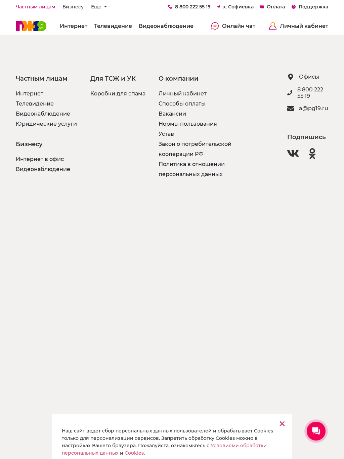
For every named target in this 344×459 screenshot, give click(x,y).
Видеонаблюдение (166, 26)
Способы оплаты (182, 103)
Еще (97, 7)
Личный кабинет (304, 26)
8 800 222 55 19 (193, 7)
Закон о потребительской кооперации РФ (195, 149)
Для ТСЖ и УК (113, 78)
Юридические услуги (46, 124)
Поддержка (313, 7)
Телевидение (113, 26)
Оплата (276, 7)
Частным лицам (35, 7)
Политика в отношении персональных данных (192, 169)
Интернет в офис (40, 159)
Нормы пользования (188, 124)
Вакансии (172, 114)
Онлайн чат (238, 26)
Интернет (73, 26)
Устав (166, 134)
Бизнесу (73, 7)
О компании (179, 78)
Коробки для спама (117, 93)
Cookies (134, 453)
